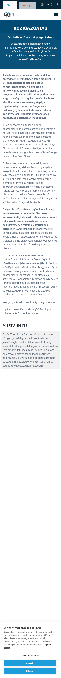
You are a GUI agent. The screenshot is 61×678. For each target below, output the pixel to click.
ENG (47, 4)
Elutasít (30, 663)
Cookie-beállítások (30, 656)
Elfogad (29, 671)
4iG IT (10, 4)
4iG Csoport (27, 5)
